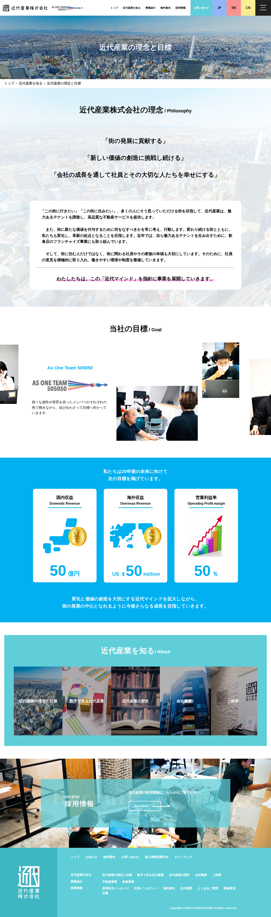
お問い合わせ (130, 857)
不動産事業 (109, 881)
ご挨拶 (216, 875)
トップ (9, 83)
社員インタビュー (146, 888)
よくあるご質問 (208, 888)
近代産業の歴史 (179, 875)
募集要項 (229, 888)
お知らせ (91, 857)
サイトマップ (183, 857)
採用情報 (77, 888)
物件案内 (109, 857)
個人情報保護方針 (157, 857)
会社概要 (201, 875)
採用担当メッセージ (115, 888)
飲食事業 (128, 881)
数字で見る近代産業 (150, 875)
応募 (105, 893)
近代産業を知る (31, 83)
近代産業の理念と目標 (117, 875)
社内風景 (186, 888)
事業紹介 (77, 881)
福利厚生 (169, 888)
